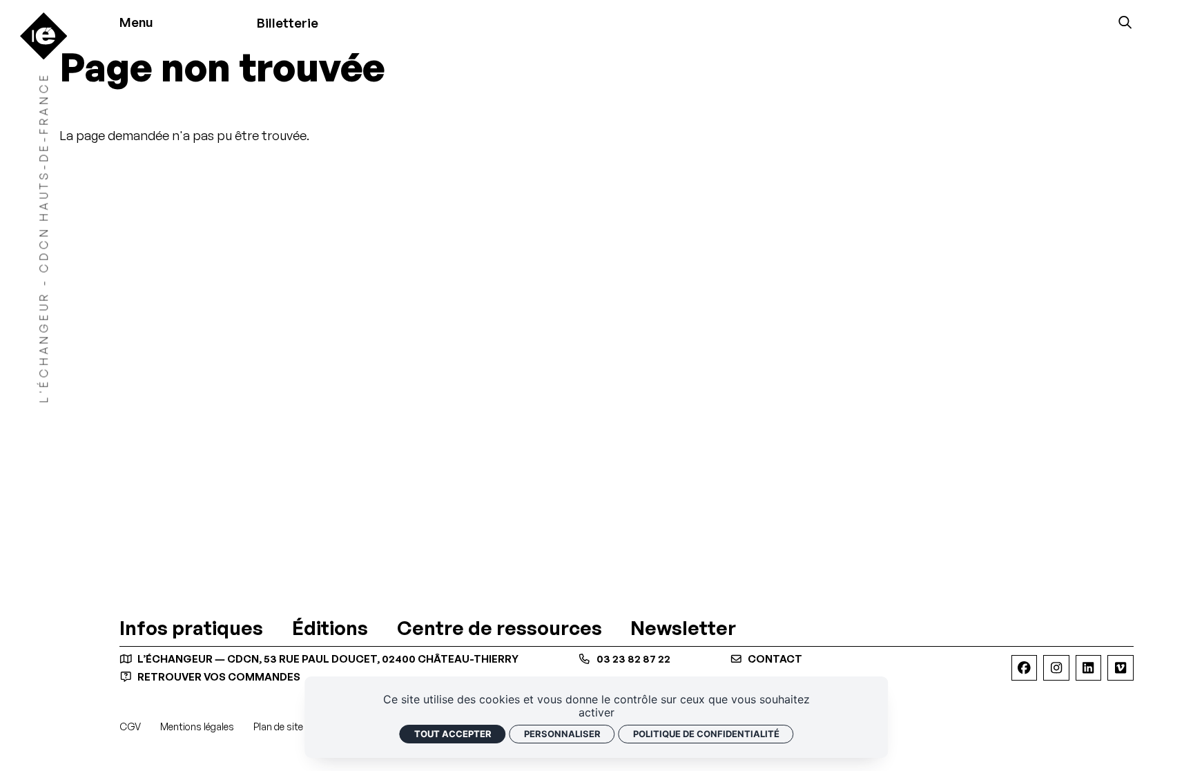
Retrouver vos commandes (217, 676)
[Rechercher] (1125, 22)
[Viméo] (1120, 668)
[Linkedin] (1088, 668)
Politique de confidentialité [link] (706, 733)
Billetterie (287, 22)
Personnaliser (562, 733)
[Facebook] (1024, 668)
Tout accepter (453, 733)
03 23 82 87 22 (632, 659)
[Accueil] (43, 36)
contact (774, 659)
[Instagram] (1056, 668)
